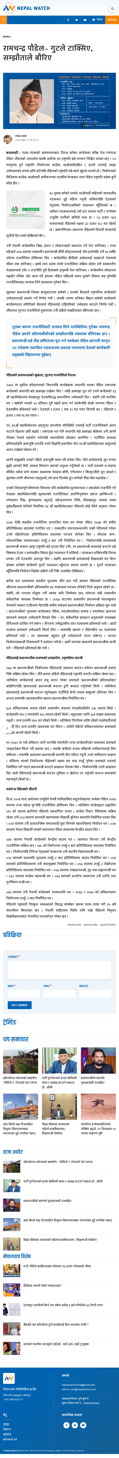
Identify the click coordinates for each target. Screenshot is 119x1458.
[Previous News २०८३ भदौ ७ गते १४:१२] (7, 728)
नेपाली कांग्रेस (75, 925)
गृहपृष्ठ (6, 1424)
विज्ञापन (7, 1429)
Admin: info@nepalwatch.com (79, 1389)
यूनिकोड (7, 1434)
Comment (14, 957)
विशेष (99, 19)
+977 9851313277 (13, 1399)
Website (83, 986)
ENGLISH (112, 20)
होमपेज (7, 37)
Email (47, 986)
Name (11, 986)
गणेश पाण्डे (20, 136)
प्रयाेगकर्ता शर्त (10, 1439)
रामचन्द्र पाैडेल (91, 925)
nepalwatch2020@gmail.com (78, 1385)
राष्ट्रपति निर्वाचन (109, 925)
